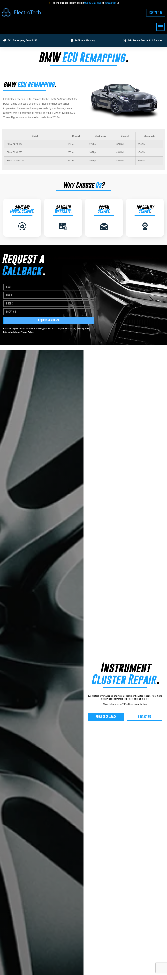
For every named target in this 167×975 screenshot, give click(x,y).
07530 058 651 (92, 2)
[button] (160, 27)
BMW (48, 57)
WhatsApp (111, 2)
